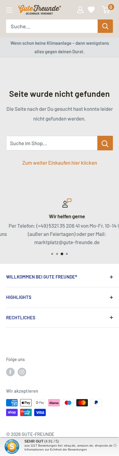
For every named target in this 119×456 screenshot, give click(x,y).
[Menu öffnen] (9, 10)
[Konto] (80, 9)
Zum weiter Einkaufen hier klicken (59, 163)
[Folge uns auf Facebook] (10, 371)
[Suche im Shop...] (105, 143)
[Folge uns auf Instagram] (22, 371)
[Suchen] (105, 26)
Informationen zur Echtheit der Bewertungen (55, 449)
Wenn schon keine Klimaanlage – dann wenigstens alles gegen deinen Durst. (59, 47)
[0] (106, 9)
